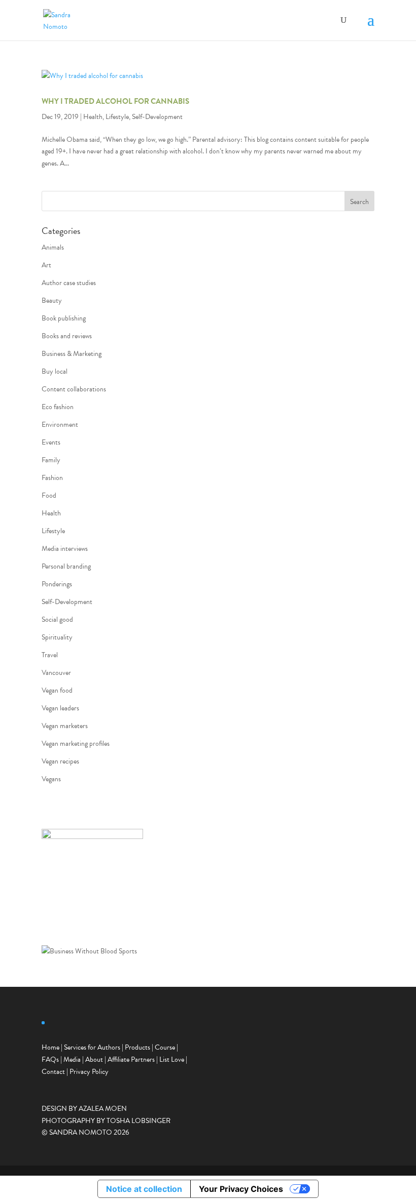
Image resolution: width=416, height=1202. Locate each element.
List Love (171, 1059)
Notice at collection (144, 1189)
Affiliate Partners (131, 1059)
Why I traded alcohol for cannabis (115, 101)
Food (49, 495)
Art (46, 265)
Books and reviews (67, 336)
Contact (53, 1071)
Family (51, 460)
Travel (50, 655)
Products (137, 1047)
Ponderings (57, 584)
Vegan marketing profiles (76, 743)
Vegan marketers (65, 725)
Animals (53, 247)
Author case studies (69, 282)
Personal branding (66, 566)
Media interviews (65, 548)
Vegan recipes (60, 761)
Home (50, 1047)
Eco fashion (58, 407)
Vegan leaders (60, 708)
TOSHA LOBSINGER (138, 1120)
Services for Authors (92, 1047)
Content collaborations (74, 389)
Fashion (52, 477)
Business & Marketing (71, 353)
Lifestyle (117, 116)
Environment (60, 424)
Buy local (54, 371)
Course (165, 1047)
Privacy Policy (89, 1071)
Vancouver (56, 672)
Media (72, 1059)
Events (51, 442)
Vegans (51, 779)
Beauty (52, 300)
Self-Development (157, 116)
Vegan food (57, 690)
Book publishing (64, 318)
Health (92, 116)
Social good (57, 619)
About (94, 1059)
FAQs (50, 1059)
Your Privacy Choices (241, 1189)
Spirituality (57, 637)
